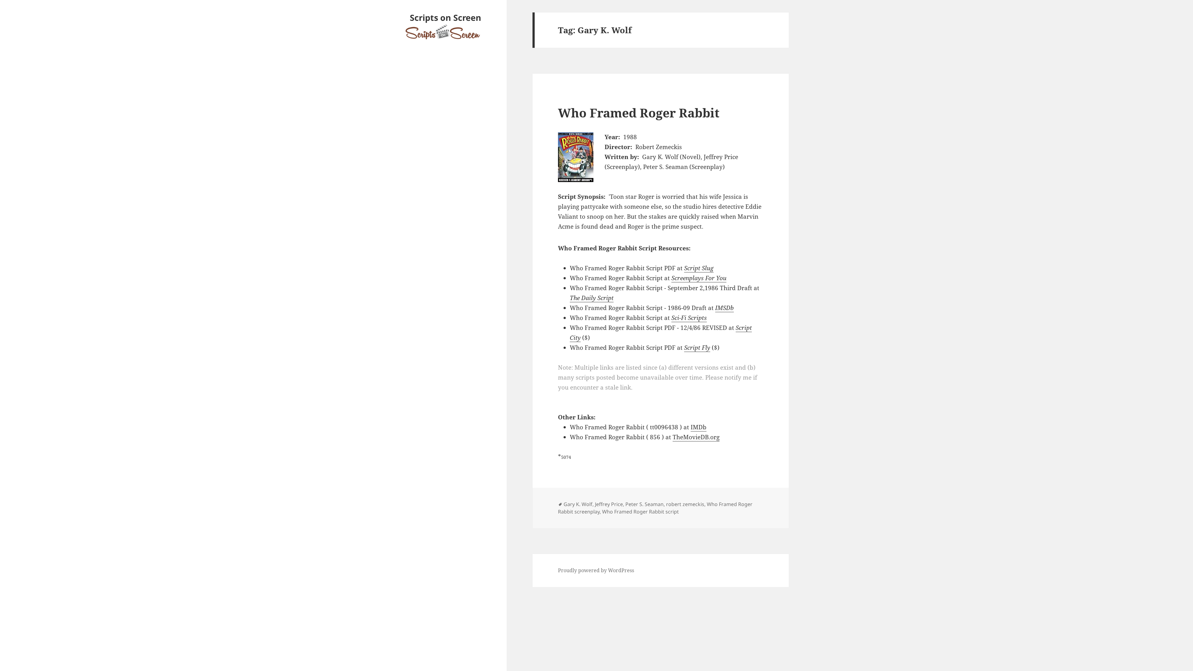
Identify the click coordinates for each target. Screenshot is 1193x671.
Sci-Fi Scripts (689, 318)
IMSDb (724, 308)
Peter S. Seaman (644, 504)
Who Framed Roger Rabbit (639, 112)
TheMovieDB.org (696, 437)
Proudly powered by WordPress (596, 570)
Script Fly (697, 348)
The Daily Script (592, 298)
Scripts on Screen (445, 17)
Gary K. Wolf (578, 504)
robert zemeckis (685, 504)
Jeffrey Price (609, 504)
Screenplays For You (698, 278)
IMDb (698, 427)
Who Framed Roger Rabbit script (640, 511)
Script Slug (699, 268)
